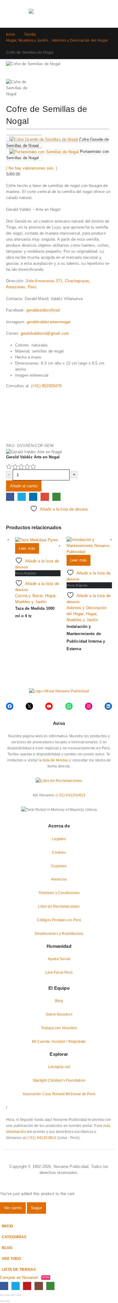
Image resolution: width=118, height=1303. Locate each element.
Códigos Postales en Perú (59, 920)
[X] (15, 1286)
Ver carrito (13, 1208)
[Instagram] (38, 1286)
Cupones (59, 866)
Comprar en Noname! (25, 1277)
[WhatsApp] (50, 1286)
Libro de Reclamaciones (59, 906)
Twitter (22, 497)
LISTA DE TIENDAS (19, 1269)
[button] (9, 13)
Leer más (27, 548)
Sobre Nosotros (59, 1014)
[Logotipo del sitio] (59, 14)
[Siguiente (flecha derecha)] (7, 1301)
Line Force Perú (59, 972)
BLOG (7, 1248)
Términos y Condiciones (59, 893)
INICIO (7, 1226)
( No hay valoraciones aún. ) (31, 168)
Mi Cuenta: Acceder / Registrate (59, 1041)
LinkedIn (33, 497)
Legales (59, 839)
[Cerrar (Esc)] (19, 1295)
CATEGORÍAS (14, 1237)
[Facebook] (4, 1286)
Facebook (10, 497)
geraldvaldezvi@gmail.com (45, 333)
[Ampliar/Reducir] (2, 1295)
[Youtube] (27, 1286)
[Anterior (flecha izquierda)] (2, 1301)
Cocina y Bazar (29, 595)
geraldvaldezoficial (43, 310)
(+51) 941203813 (70, 795)
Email (45, 497)
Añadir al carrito (24, 486)
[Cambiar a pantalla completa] (7, 1295)
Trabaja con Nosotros (59, 1028)
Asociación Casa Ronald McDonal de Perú (59, 1094)
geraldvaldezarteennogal (48, 322)
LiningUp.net (59, 1067)
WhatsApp (56, 497)
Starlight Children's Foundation (59, 1080)
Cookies (59, 852)
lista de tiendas (55, 760)
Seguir (36, 1208)
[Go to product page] (38, 540)
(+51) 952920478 (46, 386)
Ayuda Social (59, 959)
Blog (59, 1001)
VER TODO (11, 1258)
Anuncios (59, 879)
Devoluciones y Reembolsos (59, 933)
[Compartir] (13, 1295)
